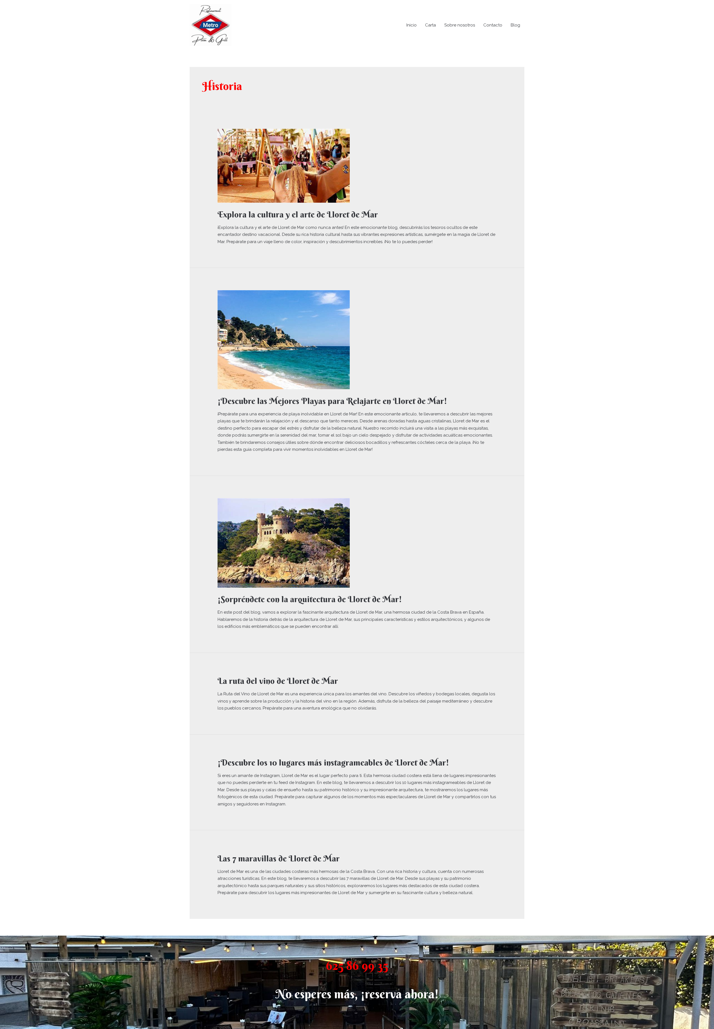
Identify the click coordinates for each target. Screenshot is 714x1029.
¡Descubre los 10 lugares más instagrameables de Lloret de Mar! (333, 762)
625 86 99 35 (357, 965)
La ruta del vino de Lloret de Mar (278, 681)
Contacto (492, 25)
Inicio (411, 25)
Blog (515, 25)
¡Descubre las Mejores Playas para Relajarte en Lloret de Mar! (332, 401)
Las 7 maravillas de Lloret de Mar (279, 858)
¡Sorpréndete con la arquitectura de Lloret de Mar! (310, 599)
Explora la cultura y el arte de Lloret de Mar (298, 214)
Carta (430, 25)
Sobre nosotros (459, 25)
